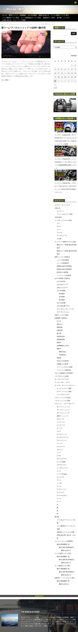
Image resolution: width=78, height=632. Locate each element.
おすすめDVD (61, 281)
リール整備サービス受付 (10, 18)
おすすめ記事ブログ (63, 306)
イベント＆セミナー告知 (64, 214)
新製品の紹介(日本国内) (64, 266)
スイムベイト (61, 446)
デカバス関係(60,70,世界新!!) (64, 373)
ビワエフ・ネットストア (62, 205)
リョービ (59, 232)
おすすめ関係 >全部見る (62, 278)
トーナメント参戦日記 (64, 370)
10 (55, 73)
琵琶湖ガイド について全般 (65, 532)
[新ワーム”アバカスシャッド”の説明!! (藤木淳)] (26, 44)
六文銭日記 (62, 355)
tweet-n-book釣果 (63, 361)
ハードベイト (61, 422)
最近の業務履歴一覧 (63, 544)
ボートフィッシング (63, 413)
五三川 (59, 321)
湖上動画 (62, 300)
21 (68, 77)
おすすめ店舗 (61, 303)
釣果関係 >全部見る (61, 318)
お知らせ (57, 208)
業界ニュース (13, 15)
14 (68, 73)
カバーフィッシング (63, 407)
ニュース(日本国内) (63, 260)
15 (72, 73)
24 (55, 81)
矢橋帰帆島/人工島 (63, 346)
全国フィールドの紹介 (62, 315)
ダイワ (59, 226)
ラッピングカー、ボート (62, 382)
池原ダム (59, 324)
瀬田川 (59, 349)
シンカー (59, 483)
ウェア (59, 431)
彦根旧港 (59, 327)
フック (59, 471)
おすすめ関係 (32, 15)
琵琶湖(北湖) (61, 336)
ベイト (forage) (62, 474)
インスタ (66, 18)
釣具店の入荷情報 (62, 272)
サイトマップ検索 (19, 20)
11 (58, 73)
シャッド (59, 443)
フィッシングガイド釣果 (64, 367)
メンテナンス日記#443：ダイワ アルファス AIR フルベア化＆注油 (65, 108)
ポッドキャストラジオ (62, 379)
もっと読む (5, 80)
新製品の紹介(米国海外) (64, 269)
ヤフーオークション (63, 312)
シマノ (59, 229)
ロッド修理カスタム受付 (62, 566)
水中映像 (62, 297)
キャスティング (62, 434)
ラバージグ (60, 492)
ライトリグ (60, 477)
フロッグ (59, 449)
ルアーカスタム (62, 495)
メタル (59, 456)
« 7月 (55, 88)
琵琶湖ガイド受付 (49, 18)
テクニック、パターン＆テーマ (65, 404)
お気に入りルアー (62, 287)
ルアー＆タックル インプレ (65, 309)
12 (62, 73)
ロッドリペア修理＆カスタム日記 (65, 242)
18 (58, 77)
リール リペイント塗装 (64, 388)
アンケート (60, 211)
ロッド (59, 501)
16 (75, 73)
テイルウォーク (62, 235)
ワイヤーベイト (62, 489)
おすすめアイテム (62, 284)
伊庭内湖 (59, 330)
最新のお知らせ (44, 15)
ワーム (4, 31)
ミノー (59, 452)
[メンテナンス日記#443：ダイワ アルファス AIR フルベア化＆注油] (65, 105)
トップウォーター (62, 468)
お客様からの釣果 (62, 364)
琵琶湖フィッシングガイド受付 (65, 578)
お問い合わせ (6, 20)
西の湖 (59, 333)
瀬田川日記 (62, 352)
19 (62, 77)
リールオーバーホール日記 (63, 220)
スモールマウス (62, 459)
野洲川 (59, 342)
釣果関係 (23, 15)
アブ (58, 223)
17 (55, 77)
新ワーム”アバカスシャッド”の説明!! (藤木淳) (23, 27)
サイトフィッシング (63, 410)
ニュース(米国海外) (63, 263)
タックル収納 (61, 462)
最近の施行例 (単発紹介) (66, 559)
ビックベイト (61, 425)
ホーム (4, 15)
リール (59, 498)
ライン (59, 480)
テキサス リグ (61, 465)
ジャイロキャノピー (63, 394)
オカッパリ (60, 419)
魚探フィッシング (62, 416)
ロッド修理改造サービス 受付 (31, 18)
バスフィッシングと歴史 (62, 401)
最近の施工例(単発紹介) (66, 547)
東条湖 (59, 358)
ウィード (59, 428)
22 (72, 77)
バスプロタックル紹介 (62, 376)
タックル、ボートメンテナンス (65, 385)
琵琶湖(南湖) (61, 339)
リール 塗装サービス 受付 (60, 15)
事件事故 (62, 294)
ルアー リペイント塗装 (64, 391)
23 (75, 77)
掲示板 (59, 18)
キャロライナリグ (62, 437)
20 (65, 77)
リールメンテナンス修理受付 (64, 541)
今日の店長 (58, 217)
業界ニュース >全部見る (62, 257)
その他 (59, 239)
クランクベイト (62, 440)
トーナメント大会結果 (64, 275)
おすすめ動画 (61, 290)
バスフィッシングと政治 (62, 397)
